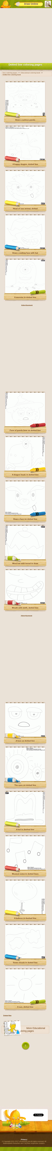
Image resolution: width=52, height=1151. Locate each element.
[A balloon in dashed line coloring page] (25, 914)
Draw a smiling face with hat (25, 253)
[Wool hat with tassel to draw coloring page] (25, 559)
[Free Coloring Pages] (6, 4)
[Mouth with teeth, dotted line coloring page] (25, 603)
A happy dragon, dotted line (25, 164)
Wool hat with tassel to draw (25, 563)
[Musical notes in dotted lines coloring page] (25, 869)
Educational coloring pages (31, 1029)
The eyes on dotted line (25, 785)
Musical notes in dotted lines (25, 874)
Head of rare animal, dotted (25, 209)
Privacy (24, 1140)
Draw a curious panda (25, 120)
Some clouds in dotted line (25, 962)
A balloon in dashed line (25, 918)
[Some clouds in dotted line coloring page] (25, 958)
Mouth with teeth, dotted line (25, 608)
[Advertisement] (26, 35)
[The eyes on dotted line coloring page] (25, 781)
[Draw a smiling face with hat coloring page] (25, 248)
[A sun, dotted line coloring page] (25, 1002)
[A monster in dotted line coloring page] (25, 293)
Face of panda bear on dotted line (25, 430)
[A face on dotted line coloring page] (25, 736)
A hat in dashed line (25, 829)
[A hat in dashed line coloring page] (25, 825)
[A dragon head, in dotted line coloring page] (25, 470)
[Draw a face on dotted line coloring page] (25, 514)
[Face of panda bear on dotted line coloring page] (25, 426)
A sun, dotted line (25, 1007)
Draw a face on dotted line (25, 519)
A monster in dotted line (25, 297)
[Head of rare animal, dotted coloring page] (25, 204)
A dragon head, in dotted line (25, 475)
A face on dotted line (25, 741)
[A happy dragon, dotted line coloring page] (25, 160)
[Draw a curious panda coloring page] (25, 115)
